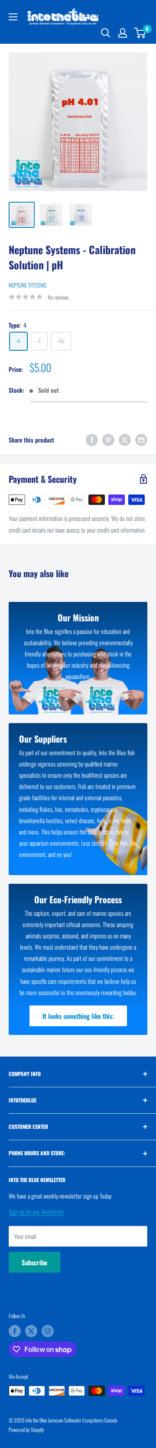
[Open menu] (13, 16)
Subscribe (34, 1262)
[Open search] (105, 33)
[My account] (122, 33)
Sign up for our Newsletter (36, 1211)
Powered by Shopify (26, 1429)
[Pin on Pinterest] (108, 440)
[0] (140, 33)
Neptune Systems (27, 285)
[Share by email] (141, 440)
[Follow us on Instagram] (48, 1331)
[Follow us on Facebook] (15, 1331)
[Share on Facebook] (92, 440)
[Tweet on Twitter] (125, 440)
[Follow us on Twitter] (31, 1331)
